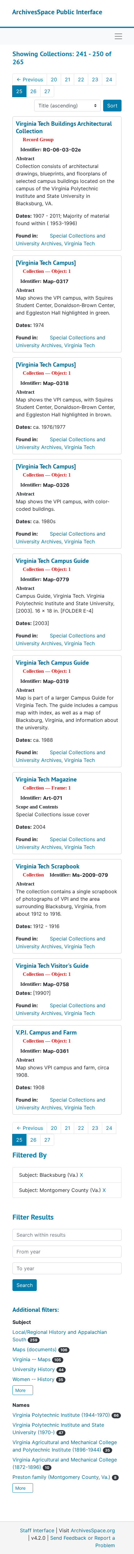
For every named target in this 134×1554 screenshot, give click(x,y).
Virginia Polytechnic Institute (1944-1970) (65, 1415)
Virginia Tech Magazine (46, 779)
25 (19, 91)
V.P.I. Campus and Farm (46, 1032)
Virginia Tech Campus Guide (52, 561)
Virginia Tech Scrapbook (47, 866)
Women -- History (37, 1379)
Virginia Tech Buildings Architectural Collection (64, 127)
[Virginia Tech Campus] (46, 263)
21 (67, 79)
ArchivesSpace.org (93, 1530)
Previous (30, 79)
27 (47, 91)
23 (95, 79)
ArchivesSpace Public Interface (57, 11)
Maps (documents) (39, 1349)
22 (81, 79)
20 (54, 79)
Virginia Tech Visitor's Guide (52, 966)
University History (38, 1369)
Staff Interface (37, 1530)
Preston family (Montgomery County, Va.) (64, 1477)
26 (33, 91)
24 (109, 79)
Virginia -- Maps (36, 1359)
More (21, 1390)
